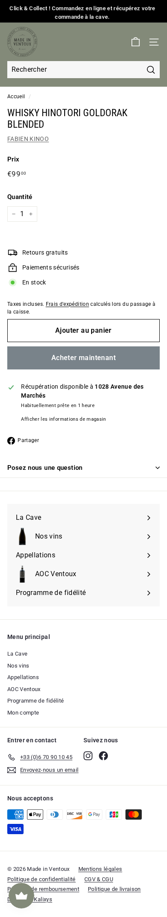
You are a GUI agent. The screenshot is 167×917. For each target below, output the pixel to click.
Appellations (23, 677)
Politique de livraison (114, 889)
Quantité (20, 197)
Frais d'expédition (67, 304)
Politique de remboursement (43, 889)
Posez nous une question (45, 468)
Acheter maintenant (83, 358)
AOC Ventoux (24, 689)
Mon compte (23, 712)
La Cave (17, 653)
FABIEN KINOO (28, 138)
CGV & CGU (98, 879)
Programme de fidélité (35, 700)
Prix (13, 159)
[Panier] (135, 42)
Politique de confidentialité (41, 879)
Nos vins (18, 665)
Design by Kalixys (29, 899)
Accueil (16, 97)
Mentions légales (100, 869)
